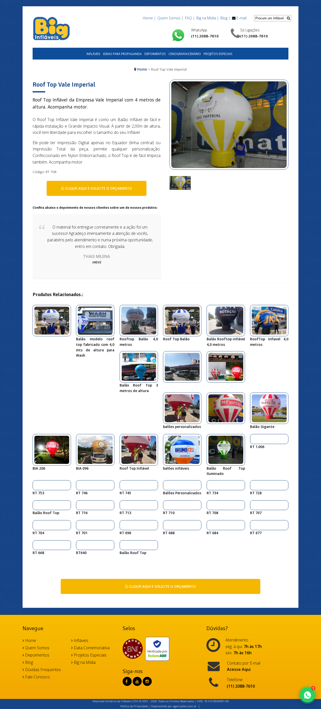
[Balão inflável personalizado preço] (210, 485)
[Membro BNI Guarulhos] (134, 649)
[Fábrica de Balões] (97, 320)
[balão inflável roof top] (53, 320)
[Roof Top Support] (36, 525)
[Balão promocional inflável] (97, 449)
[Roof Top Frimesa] (36, 545)
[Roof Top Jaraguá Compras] (123, 525)
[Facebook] (126, 681)
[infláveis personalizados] (227, 366)
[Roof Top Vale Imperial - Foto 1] (180, 182)
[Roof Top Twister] (80, 525)
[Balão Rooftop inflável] (227, 320)
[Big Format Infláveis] (51, 28)
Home (142, 69)
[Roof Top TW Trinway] (254, 525)
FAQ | (190, 18)
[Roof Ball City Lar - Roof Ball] (254, 485)
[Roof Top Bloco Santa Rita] (123, 505)
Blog (28, 662)
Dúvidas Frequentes (42, 669)
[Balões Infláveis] (184, 449)
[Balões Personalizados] (184, 408)
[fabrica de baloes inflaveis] (254, 439)
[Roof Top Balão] (184, 320)
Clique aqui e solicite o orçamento (98, 188)
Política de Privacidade (134, 706)
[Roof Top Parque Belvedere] (167, 525)
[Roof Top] (167, 505)
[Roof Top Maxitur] (36, 485)
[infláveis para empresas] (184, 366)
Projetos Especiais (218, 54)
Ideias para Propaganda (122, 54)
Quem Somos (36, 647)
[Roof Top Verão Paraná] (254, 505)
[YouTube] (137, 681)
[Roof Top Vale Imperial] (229, 127)
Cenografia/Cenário (185, 54)
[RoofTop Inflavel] (271, 320)
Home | (149, 18)
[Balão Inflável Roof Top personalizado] (123, 545)
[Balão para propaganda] (53, 449)
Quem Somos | (170, 18)
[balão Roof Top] (140, 366)
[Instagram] (147, 681)
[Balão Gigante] (271, 408)
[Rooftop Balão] (140, 320)
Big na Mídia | (207, 18)
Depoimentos (155, 54)
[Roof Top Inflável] (140, 449)
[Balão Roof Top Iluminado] (227, 449)
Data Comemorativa (91, 647)
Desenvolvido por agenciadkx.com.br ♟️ (176, 706)
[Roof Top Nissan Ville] (80, 545)
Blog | (225, 18)
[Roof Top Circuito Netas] (80, 485)
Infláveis (93, 54)
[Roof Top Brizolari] (210, 525)
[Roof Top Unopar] (80, 505)
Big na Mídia (84, 662)
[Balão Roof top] (36, 505)
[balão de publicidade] (227, 408)
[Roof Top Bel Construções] (123, 485)
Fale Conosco (37, 677)
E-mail (241, 18)
